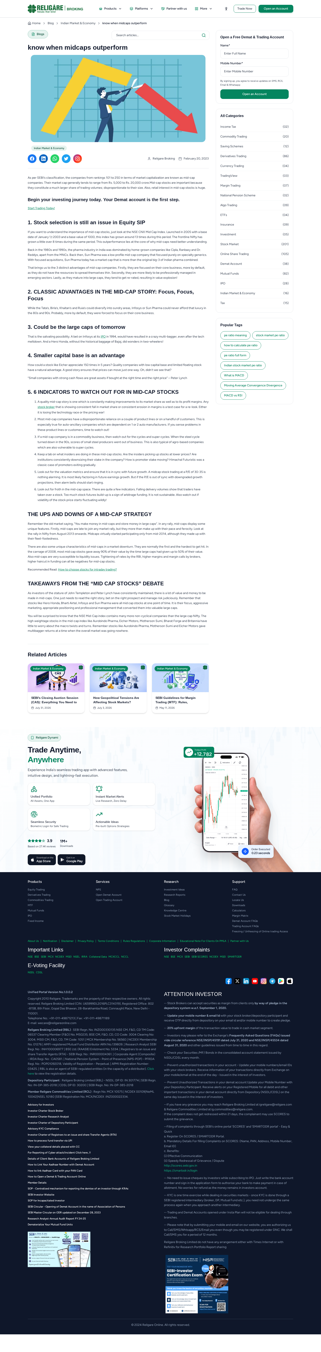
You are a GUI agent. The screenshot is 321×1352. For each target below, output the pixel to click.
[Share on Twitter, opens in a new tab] (66, 158)
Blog (51, 23)
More (203, 8)
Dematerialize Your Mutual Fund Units (50, 1224)
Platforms (141, 8)
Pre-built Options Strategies (112, 826)
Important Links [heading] (45, 950)
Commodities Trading (40, 900)
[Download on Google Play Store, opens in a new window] (281, 981)
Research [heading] (171, 882)
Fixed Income (36, 920)
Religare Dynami (47, 737)
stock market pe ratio (270, 335)
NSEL (76, 956)
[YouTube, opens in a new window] (255, 981)
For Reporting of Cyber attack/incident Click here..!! (59, 1152)
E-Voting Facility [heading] (46, 965)
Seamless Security (43, 822)
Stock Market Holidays (177, 915)
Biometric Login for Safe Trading (49, 826)
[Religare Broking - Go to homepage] (59, 8)
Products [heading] (35, 882)
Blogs (40, 34)
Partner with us (176, 8)
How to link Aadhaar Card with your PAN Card (55, 1170)
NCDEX (59, 956)
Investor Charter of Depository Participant (53, 1122)
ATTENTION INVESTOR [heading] (193, 994)
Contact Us (239, 894)
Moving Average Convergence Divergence (253, 385)
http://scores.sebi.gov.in (180, 1165)
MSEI (69, 956)
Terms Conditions (108, 941)
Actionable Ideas (107, 822)
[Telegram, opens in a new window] (272, 981)
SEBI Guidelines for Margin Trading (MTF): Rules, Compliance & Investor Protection (175, 700)
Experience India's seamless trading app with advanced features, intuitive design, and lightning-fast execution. (78, 773)
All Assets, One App (42, 800)
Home (36, 23)
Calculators (239, 910)
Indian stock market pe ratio (243, 365)
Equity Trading (36, 889)
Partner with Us (239, 941)
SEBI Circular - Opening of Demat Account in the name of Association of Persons (76, 1206)
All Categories (232, 116)
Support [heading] (238, 882)
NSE (30, 956)
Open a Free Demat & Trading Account (252, 37)
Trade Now (244, 8)
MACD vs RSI (233, 395)
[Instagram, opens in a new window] (264, 981)
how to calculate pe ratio (240, 345)
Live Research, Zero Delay (111, 800)
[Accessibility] (226, 8)
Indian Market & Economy (78, 23)
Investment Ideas (174, 889)
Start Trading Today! (41, 208)
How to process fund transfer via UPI (50, 1140)
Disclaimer (67, 941)
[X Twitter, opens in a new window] (237, 981)
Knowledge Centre (175, 910)
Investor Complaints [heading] (187, 950)
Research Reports (174, 894)
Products (110, 8)
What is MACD (234, 375)
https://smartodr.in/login (180, 1170)
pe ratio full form (235, 355)
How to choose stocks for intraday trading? (87, 569)
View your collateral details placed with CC (54, 1146)
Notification (50, 941)
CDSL (39, 972)
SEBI (43, 956)
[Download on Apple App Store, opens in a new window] (290, 981)
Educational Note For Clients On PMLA (203, 941)
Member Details (37, 1182)
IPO (103, 336)
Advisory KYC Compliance (43, 1128)
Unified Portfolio (41, 796)
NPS (98, 889)
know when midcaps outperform (124, 23)
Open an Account (276, 8)
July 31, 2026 (43, 707)
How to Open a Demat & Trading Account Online (57, 1176)
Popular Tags (231, 325)
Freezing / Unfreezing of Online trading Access (260, 931)
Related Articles (47, 654)
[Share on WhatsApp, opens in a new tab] (54, 158)
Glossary (169, 905)
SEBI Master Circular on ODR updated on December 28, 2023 (64, 1212)
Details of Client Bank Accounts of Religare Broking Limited (63, 1158)
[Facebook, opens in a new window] (229, 981)
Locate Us (238, 900)
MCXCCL (114, 956)
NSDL (31, 972)
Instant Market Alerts (110, 796)
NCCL (124, 956)
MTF (30, 905)
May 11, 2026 (167, 707)
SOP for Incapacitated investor (46, 1200)
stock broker (46, 407)
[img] (229, 812)
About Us (33, 941)
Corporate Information (162, 941)
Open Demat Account (109, 894)
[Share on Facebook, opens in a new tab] (32, 158)
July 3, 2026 (104, 707)
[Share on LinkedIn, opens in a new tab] (43, 158)
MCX (51, 956)
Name (232, 45)
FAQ (234, 889)
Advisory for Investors (41, 1104)
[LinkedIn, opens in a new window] (246, 981)
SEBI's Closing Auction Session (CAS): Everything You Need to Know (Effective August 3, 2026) (55, 700)
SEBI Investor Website (41, 1194)
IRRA (84, 956)
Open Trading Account (109, 900)
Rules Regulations (134, 941)
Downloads (238, 905)
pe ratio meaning (235, 335)
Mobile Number (238, 63)
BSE (37, 956)
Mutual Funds (36, 910)
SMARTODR (235, 956)
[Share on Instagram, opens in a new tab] (77, 158)
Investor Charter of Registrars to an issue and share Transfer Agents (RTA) (72, 1134)
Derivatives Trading (39, 894)
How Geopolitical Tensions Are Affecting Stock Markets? (116, 700)
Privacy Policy (86, 941)
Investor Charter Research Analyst (48, 1116)
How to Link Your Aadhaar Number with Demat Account (61, 1164)
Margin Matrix (240, 915)
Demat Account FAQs (245, 920)
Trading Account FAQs (245, 926)
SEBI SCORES (200, 956)
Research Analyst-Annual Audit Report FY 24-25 (57, 1218)
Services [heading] (102, 882)
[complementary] (160, 981)
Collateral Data (98, 956)
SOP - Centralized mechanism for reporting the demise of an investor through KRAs (78, 1188)
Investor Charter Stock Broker (45, 1110)
